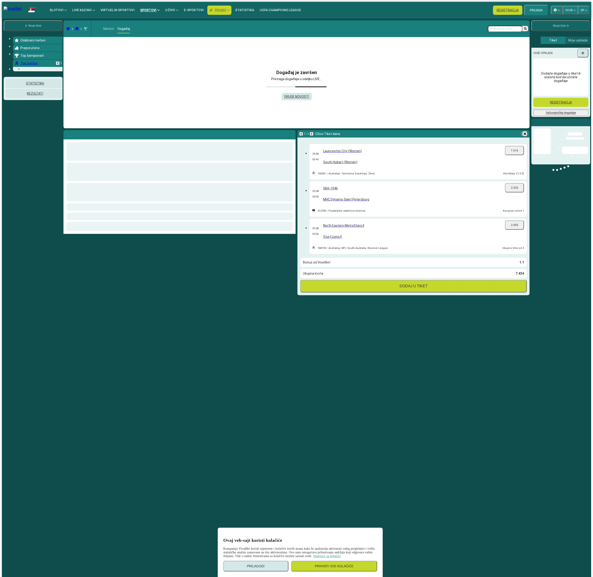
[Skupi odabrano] (53, 127)
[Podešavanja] (582, 53)
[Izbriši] (525, 134)
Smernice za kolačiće (327, 556)
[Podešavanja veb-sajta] (556, 10)
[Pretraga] (525, 29)
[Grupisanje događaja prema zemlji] (59, 127)
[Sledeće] (311, 134)
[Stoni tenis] (77, 28)
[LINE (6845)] (68, 28)
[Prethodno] (58, 63)
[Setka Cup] (85, 28)
